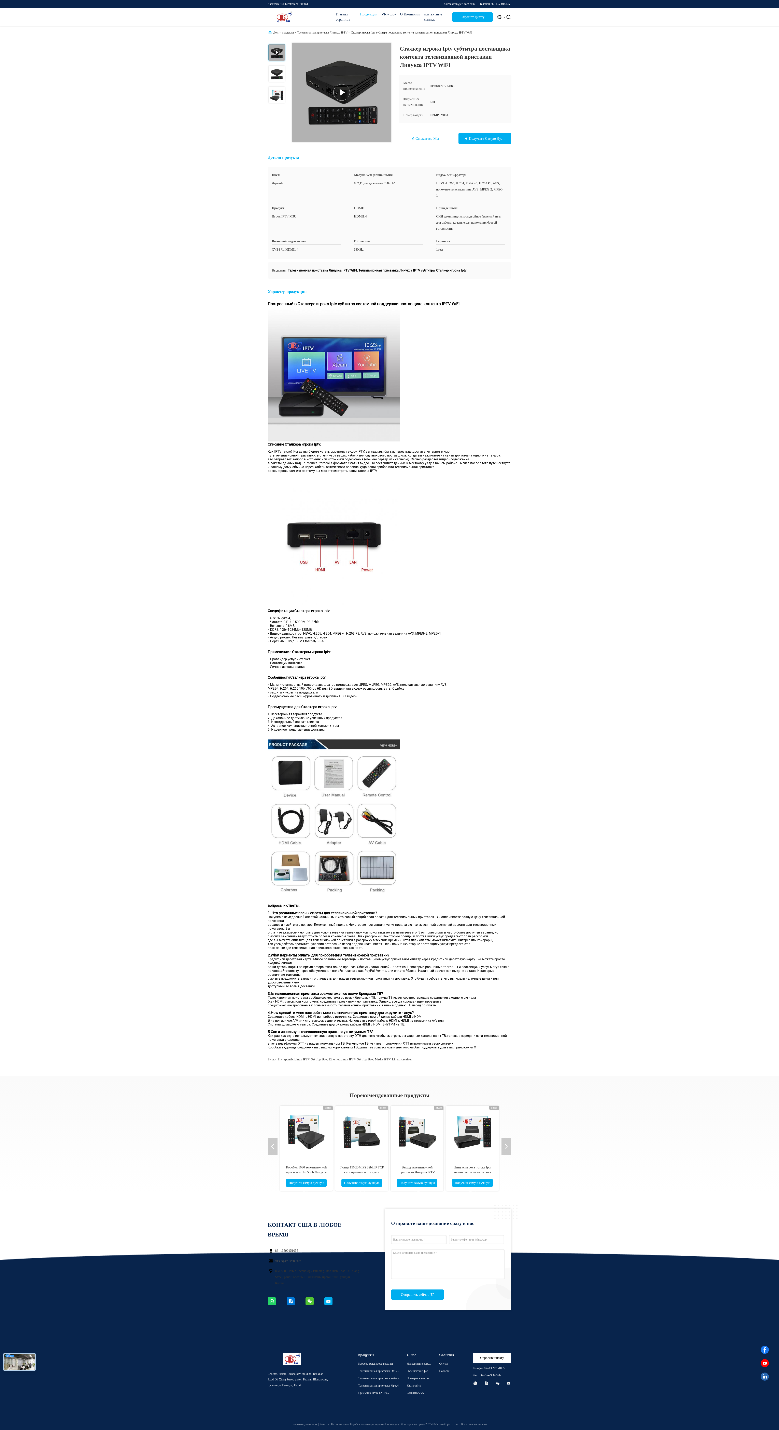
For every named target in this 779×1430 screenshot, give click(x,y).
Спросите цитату (472, 17)
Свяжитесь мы (427, 138)
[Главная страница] (284, 17)
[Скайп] (296, 1304)
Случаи (443, 1363)
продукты (288, 32)
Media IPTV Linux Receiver (393, 1059)
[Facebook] (764, 1349)
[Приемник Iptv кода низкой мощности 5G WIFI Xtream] (472, 1132)
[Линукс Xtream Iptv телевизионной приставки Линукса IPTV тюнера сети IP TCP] (417, 1132)
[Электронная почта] (333, 1304)
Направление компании (419, 1364)
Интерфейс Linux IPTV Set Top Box (302, 1059)
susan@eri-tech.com (288, 1260)
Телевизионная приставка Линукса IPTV (322, 32)
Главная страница (343, 17)
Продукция (368, 14)
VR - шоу (388, 14)
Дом (276, 32)
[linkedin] (764, 1376)
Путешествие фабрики (419, 1371)
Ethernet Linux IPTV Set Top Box (351, 1059)
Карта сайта (414, 1385)
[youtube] (764, 1363)
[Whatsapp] (277, 1304)
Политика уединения (304, 1424)
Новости (444, 1371)
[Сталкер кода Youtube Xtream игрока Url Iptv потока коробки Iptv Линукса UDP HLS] (361, 1132)
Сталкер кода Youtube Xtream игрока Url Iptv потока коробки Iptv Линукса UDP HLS (361, 1172)
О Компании (410, 14)
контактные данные (433, 17)
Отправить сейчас (415, 1295)
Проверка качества (418, 1378)
